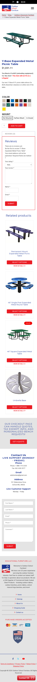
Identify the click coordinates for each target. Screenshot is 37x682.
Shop (10, 15)
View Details (18, 266)
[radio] (4, 100)
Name (7, 187)
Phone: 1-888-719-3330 (18, 466)
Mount (6, 114)
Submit (10, 546)
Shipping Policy (18, 666)
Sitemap (19, 599)
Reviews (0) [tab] (10, 134)
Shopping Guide (19, 608)
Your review (9, 168)
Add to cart (16, 126)
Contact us (19, 612)
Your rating (9, 161)
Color (6, 97)
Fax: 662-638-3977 (18, 468)
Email (7, 195)
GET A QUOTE (18, 442)
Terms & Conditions (7, 664)
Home (19, 595)
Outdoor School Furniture (10, 8)
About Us (19, 603)
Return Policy (31, 664)
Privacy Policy (20, 664)
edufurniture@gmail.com (18, 475)
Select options (19, 262)
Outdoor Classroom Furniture (24, 15)
